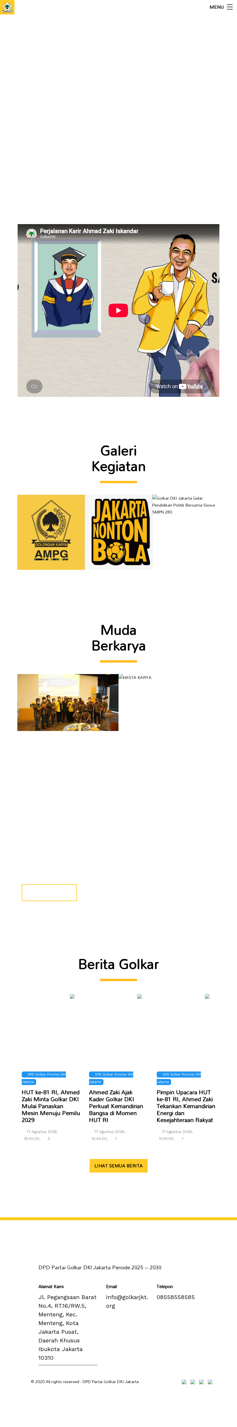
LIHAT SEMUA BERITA (119, 1165)
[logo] (7, 7)
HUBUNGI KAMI (49, 892)
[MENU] (230, 7)
